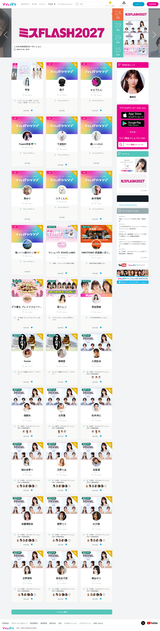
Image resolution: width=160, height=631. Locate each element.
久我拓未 (96, 361)
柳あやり (96, 578)
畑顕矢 (27, 415)
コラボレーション (70, 623)
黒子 (62, 90)
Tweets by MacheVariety (128, 205)
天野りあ (62, 469)
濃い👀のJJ (96, 144)
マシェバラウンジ (63, 100)
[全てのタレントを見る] (36, 486)
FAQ (60, 623)
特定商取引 (34, 623)
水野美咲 (27, 578)
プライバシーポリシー (19, 623)
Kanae (27, 361)
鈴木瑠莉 (96, 198)
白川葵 (96, 524)
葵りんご (62, 307)
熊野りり (62, 524)
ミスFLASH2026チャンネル (98, 317)
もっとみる (144, 190)
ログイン (138, 4)
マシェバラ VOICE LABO (61, 252)
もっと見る (63, 612)
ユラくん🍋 (62, 198)
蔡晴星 (61, 361)
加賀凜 (96, 469)
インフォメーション (65, 4)
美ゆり (27, 198)
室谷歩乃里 (62, 578)
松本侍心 (96, 415)
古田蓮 (61, 415)
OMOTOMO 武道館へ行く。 (96, 252)
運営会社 (52, 623)
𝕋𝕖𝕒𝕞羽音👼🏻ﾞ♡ (27, 144)
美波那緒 (96, 307)
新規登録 (152, 4)
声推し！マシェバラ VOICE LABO (63, 263)
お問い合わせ (98, 623)
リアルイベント (85, 623)
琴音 (27, 90)
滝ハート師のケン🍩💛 (27, 252)
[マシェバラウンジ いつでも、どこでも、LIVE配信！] (133, 165)
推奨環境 (44, 623)
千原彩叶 (62, 144)
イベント (42, 4)
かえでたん (96, 90)
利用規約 (5, 623)
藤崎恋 (133, 97)
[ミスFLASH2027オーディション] (133, 181)
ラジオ (34, 4)
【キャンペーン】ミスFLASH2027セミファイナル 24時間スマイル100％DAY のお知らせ (132, 244)
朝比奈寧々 (27, 469)
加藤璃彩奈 (27, 524)
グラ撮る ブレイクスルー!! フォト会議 (32, 307)
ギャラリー (25, 4)
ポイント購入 (110, 6)
